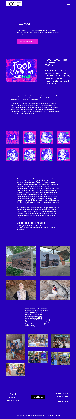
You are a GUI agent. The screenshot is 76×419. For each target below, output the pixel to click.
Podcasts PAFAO (13, 400)
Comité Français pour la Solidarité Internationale (63, 399)
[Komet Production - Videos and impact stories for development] (14, 3)
